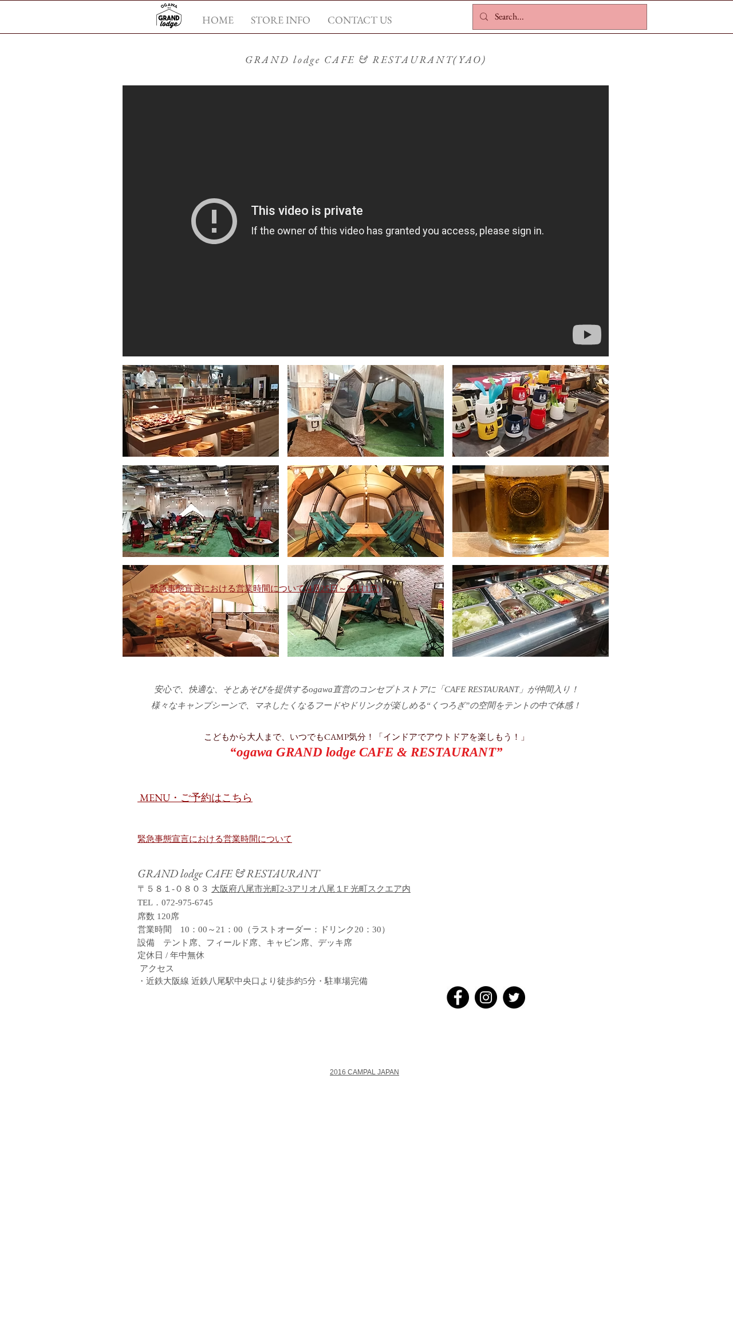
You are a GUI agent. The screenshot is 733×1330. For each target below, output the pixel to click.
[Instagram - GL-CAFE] (486, 997)
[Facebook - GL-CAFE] (458, 997)
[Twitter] (514, 997)
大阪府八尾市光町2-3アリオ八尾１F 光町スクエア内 (311, 888)
